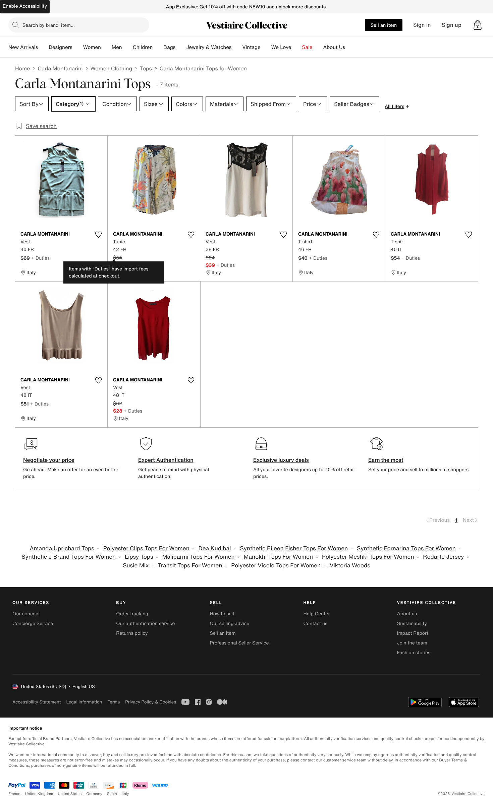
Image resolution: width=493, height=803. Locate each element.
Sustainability (412, 623)
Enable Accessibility (25, 6)
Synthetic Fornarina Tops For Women (406, 548)
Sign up (451, 24)
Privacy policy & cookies (150, 702)
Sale (307, 47)
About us (407, 613)
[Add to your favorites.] (98, 235)
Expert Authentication (166, 460)
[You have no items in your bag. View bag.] (477, 25)
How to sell (222, 613)
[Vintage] (266, 47)
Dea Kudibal (215, 548)
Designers (60, 47)
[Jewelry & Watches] (236, 47)
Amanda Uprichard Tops (62, 548)
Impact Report (413, 633)
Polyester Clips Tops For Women (146, 548)
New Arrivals (23, 47)
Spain (112, 793)
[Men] (127, 47)
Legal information (84, 702)
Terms (113, 702)
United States (70, 793)
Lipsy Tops (139, 557)
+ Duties (40, 257)
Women (92, 47)
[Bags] (180, 47)
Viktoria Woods (350, 565)
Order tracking (132, 613)
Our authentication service (145, 623)
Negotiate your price (48, 460)
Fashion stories (413, 652)
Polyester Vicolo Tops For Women (276, 565)
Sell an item (384, 24)
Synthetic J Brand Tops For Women (68, 557)
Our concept (26, 613)
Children (143, 47)
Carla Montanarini (60, 68)
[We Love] (296, 47)
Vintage (251, 47)
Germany (94, 793)
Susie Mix (136, 565)
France (14, 793)
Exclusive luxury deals (281, 460)
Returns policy (132, 633)
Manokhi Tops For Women (278, 557)
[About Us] (350, 47)
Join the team (412, 642)
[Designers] (77, 47)
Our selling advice (229, 623)
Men (117, 47)
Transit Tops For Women (190, 565)
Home (22, 68)
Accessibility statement (36, 702)
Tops (146, 68)
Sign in (422, 24)
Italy (125, 793)
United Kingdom (39, 793)
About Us (334, 47)
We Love (281, 47)
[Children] (158, 47)
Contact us (316, 623)
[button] (477, 25)
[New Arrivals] (43, 47)
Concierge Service (32, 623)
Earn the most (385, 460)
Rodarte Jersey (443, 557)
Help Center (317, 613)
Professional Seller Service (239, 642)
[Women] (106, 47)
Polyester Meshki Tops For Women (368, 557)
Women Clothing (111, 68)
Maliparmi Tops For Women (198, 557)
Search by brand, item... (48, 24)
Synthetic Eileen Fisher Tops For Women (294, 548)
